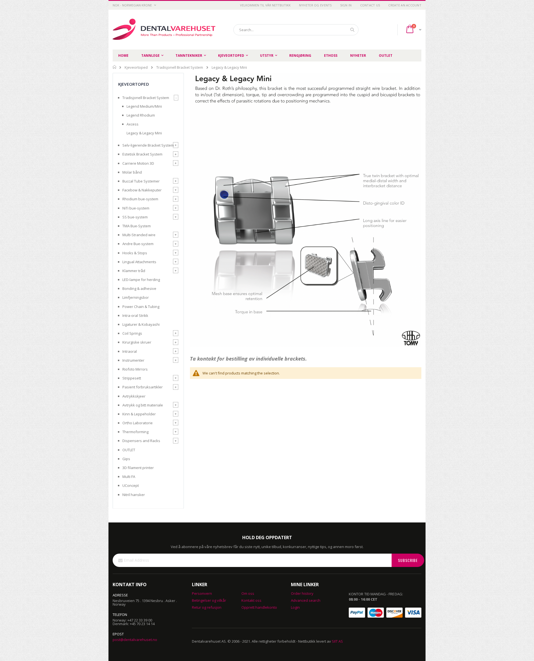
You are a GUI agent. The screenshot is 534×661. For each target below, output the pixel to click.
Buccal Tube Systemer (141, 181)
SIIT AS (337, 641)
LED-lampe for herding (141, 279)
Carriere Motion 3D (138, 163)
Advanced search (305, 600)
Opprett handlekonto (259, 607)
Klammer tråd (133, 270)
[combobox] (296, 29)
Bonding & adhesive (139, 288)
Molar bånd (132, 172)
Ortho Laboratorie (137, 422)
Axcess (133, 124)
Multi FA (128, 476)
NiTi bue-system (135, 208)
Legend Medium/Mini (144, 106)
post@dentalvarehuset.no (135, 639)
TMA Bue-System (136, 225)
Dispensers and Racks (141, 440)
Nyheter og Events (315, 5)
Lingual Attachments (139, 261)
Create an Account (404, 5)
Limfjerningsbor (135, 297)
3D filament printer (138, 467)
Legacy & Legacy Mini (144, 132)
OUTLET (128, 449)
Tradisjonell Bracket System (179, 67)
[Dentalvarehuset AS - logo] (165, 30)
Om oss (247, 593)
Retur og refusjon (206, 607)
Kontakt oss (251, 600)
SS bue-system (135, 216)
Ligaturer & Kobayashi (141, 324)
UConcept (130, 485)
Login (295, 607)
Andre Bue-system (138, 243)
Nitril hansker (133, 494)
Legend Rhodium (141, 115)
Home (115, 67)
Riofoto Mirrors (135, 369)
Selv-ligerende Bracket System (148, 145)
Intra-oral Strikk (135, 315)
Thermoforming (135, 431)
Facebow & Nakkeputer (142, 190)
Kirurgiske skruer (136, 342)
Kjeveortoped (136, 67)
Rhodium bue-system (140, 198)
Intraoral (129, 351)
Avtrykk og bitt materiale (142, 405)
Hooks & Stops (134, 252)
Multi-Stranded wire (138, 234)
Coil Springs (132, 333)
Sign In (346, 5)
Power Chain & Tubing (140, 306)
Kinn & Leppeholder (139, 413)
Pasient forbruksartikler (142, 386)
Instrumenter (133, 360)
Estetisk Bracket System (142, 154)
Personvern (202, 593)
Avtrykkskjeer (133, 396)
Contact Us (370, 5)
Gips (126, 458)
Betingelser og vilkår (209, 600)
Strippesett (131, 378)
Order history (302, 593)
